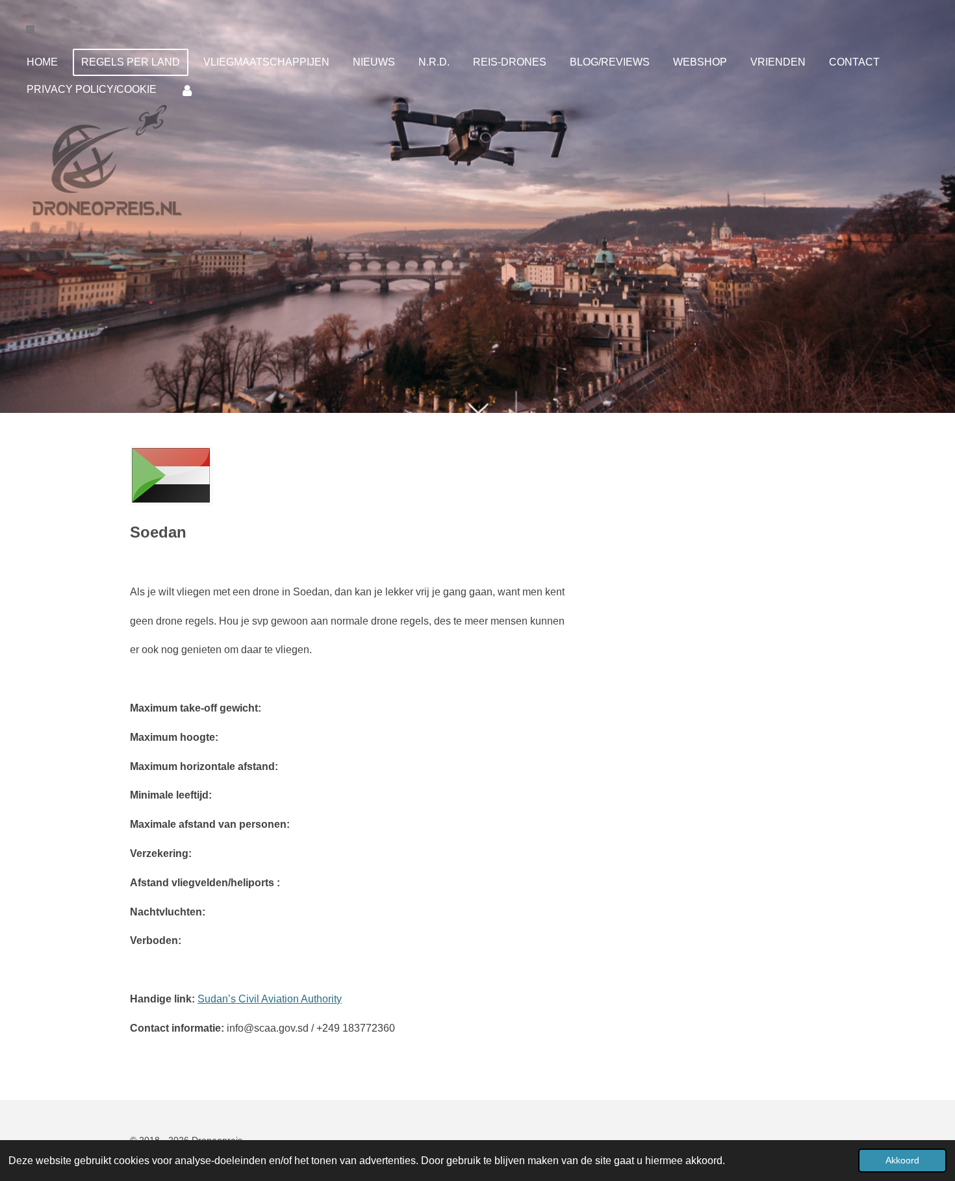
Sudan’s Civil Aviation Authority (269, 998)
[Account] (187, 90)
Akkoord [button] (902, 1160)
